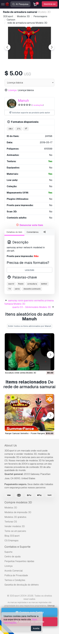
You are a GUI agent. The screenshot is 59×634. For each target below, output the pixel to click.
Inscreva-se (50, 4)
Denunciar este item (31, 225)
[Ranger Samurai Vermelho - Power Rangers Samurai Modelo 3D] (29, 412)
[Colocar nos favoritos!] (50, 366)
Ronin (20, 284)
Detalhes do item (14, 232)
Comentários (33, 232)
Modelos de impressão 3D (17, 512)
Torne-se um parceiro (15, 531)
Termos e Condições (14, 580)
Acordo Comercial (13, 570)
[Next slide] (52, 47)
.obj (10, 128)
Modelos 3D (10, 507)
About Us (10, 445)
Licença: (12, 90)
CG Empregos (11, 540)
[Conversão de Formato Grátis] (26, 129)
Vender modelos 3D (14, 526)
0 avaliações (37, 105)
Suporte (8, 551)
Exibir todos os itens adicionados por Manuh (29, 326)
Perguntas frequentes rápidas (19, 561)
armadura (32, 284)
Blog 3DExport (12, 535)
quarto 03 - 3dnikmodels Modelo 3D (31, 307)
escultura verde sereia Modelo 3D (20, 372)
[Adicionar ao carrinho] (44, 366)
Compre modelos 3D (18, 502)
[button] (50, 355)
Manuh (23, 100)
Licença (8, 565)
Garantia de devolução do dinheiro (21, 584)
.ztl (19, 128)
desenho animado (32, 289)
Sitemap (51, 605)
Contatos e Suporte (17, 547)
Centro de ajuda (12, 556)
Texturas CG (10, 521)
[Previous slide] (7, 47)
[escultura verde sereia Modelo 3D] (29, 351)
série (17, 289)
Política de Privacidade (16, 575)
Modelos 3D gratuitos (15, 517)
